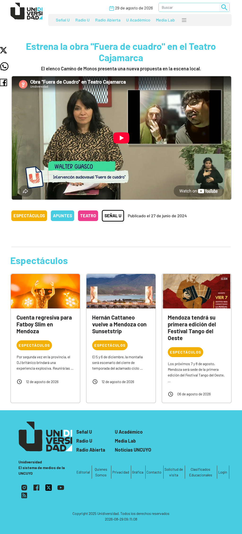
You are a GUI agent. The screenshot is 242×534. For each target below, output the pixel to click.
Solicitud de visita (173, 472)
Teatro (88, 215)
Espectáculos (29, 215)
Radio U (82, 19)
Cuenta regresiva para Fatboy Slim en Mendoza (44, 324)
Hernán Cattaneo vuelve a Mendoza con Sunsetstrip (119, 324)
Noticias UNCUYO (133, 450)
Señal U (63, 19)
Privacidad (120, 472)
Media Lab (165, 19)
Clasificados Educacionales (200, 472)
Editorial (83, 472)
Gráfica (137, 472)
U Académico (138, 19)
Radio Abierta (108, 19)
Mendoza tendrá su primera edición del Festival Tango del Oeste (192, 327)
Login (222, 472)
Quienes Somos (101, 472)
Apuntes (62, 215)
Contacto (154, 472)
